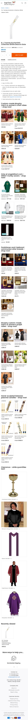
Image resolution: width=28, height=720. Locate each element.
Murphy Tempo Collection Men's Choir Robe (6, 146)
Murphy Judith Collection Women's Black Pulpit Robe (20, 344)
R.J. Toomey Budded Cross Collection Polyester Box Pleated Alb (7, 217)
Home (2, 8)
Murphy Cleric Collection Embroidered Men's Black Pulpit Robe (6, 387)
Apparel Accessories (15, 97)
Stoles (7, 8)
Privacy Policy (14, 704)
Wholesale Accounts (14, 690)
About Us (14, 688)
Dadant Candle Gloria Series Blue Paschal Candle (20, 415)
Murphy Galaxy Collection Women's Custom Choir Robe (20, 125)
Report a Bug (13, 692)
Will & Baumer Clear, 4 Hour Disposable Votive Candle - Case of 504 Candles (20, 217)
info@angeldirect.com (14, 677)
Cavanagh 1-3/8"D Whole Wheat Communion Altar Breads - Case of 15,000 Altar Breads (6, 292)
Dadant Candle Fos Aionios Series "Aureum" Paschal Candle (7, 416)
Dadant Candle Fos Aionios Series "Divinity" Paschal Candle (7, 459)
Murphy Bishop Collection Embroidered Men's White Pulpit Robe (7, 366)
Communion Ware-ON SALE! (9, 499)
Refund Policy (14, 702)
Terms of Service (14, 706)
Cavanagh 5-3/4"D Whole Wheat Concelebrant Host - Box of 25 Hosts (7, 314)
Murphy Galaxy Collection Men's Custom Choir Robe (7, 166)
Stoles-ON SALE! (6, 558)
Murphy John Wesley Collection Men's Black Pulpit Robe (6, 344)
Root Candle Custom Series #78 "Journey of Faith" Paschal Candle (20, 437)
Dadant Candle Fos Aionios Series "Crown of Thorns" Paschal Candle (7, 437)
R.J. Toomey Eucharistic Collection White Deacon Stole (6, 642)
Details (3, 60)
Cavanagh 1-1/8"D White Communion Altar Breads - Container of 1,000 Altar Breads (7, 269)
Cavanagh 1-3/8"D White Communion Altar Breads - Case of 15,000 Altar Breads (20, 195)
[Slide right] (17, 667)
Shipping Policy (14, 698)
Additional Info (12, 60)
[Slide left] (10, 667)
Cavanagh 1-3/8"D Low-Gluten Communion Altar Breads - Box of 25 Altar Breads (20, 292)
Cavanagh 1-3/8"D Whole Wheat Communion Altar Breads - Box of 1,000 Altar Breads (20, 269)
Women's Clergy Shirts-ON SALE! (10, 529)
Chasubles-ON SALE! (7, 617)
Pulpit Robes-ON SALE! (7, 588)
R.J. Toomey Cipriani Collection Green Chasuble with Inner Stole (7, 195)
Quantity (3, 51)
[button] (1, 3)
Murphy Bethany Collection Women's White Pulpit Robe (20, 366)
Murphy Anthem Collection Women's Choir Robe (7, 124)
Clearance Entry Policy (14, 700)
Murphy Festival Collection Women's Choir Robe (20, 146)
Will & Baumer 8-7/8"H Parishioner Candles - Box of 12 (6, 239)
